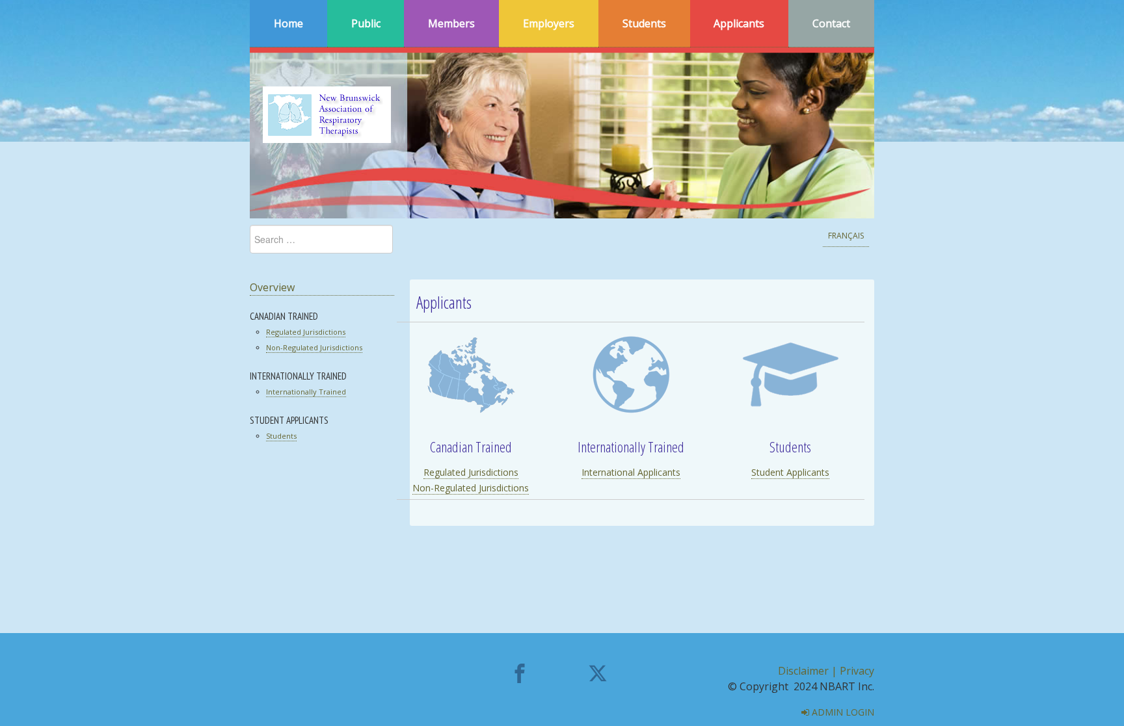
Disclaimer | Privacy (826, 671)
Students (281, 436)
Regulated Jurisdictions (305, 332)
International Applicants (631, 472)
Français (846, 235)
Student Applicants (790, 472)
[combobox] (321, 239)
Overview (272, 287)
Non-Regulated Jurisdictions (314, 347)
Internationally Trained (306, 391)
